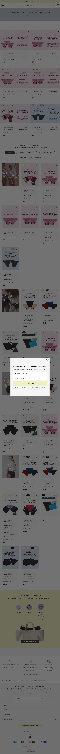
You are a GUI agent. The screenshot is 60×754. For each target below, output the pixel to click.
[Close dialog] (47, 360)
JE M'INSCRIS (30, 383)
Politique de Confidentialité (37, 387)
